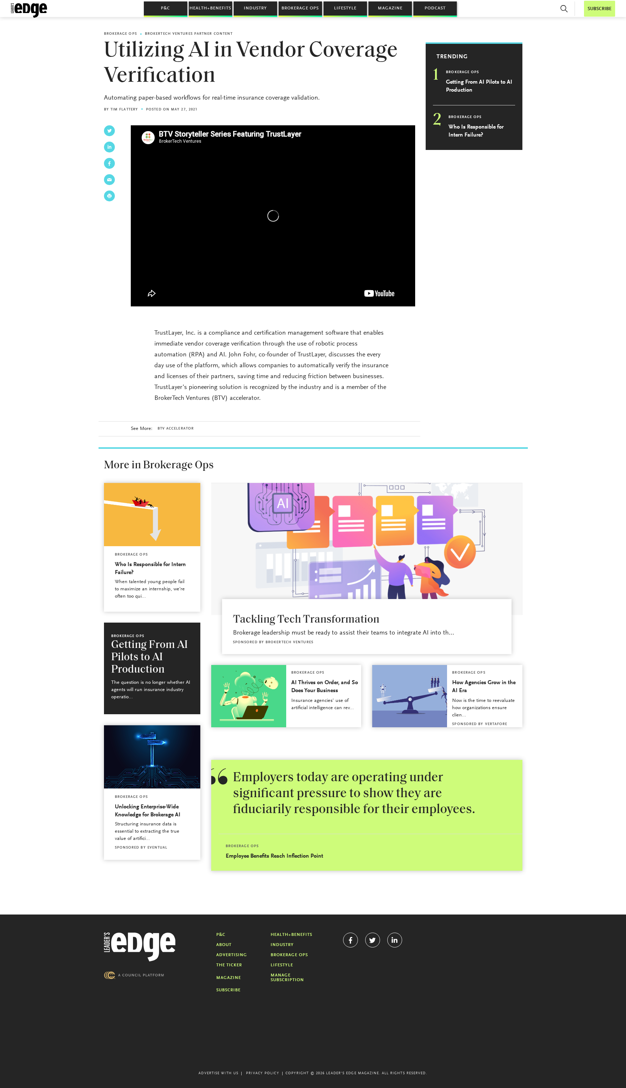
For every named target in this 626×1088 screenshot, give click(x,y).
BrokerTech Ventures (289, 642)
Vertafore (496, 724)
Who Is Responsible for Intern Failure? (476, 131)
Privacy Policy (262, 1073)
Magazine (390, 8)
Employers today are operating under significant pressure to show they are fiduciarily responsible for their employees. (354, 793)
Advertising (231, 955)
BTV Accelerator (176, 429)
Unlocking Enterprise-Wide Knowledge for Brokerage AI (147, 811)
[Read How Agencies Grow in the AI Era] (409, 696)
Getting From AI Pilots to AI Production (479, 86)
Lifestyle (345, 8)
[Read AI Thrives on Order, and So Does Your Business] (248, 696)
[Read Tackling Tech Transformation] (366, 549)
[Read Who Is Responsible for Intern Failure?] (152, 514)
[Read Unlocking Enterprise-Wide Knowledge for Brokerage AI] (152, 756)
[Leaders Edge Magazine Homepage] (29, 10)
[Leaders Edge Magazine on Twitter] (372, 940)
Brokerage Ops (300, 8)
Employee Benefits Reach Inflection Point (274, 856)
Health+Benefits (210, 8)
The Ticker (229, 965)
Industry (255, 8)
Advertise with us (218, 1073)
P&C (165, 8)
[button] (564, 8)
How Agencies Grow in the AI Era (484, 687)
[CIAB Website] (134, 975)
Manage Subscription (287, 977)
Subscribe (228, 990)
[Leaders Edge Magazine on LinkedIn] (394, 940)
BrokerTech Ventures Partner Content (189, 34)
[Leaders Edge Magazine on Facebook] (350, 940)
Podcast (435, 8)
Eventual (157, 848)
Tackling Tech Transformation (306, 619)
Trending (452, 57)
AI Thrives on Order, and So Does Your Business (324, 687)
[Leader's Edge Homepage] (140, 947)
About (223, 945)
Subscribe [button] (600, 9)
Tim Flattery (124, 110)
